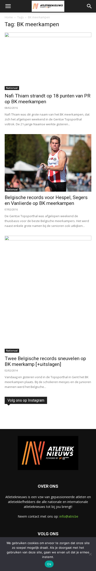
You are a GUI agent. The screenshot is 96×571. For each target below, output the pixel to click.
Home (9, 17)
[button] (7, 6)
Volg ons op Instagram (25, 400)
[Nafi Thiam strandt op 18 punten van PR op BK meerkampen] (48, 61)
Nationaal (12, 88)
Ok (49, 564)
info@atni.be (68, 516)
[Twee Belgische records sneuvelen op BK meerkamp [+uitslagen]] (48, 294)
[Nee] (90, 554)
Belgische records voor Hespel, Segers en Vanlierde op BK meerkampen (46, 200)
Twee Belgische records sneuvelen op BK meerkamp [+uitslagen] (45, 361)
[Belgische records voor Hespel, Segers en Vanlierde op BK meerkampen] (48, 163)
